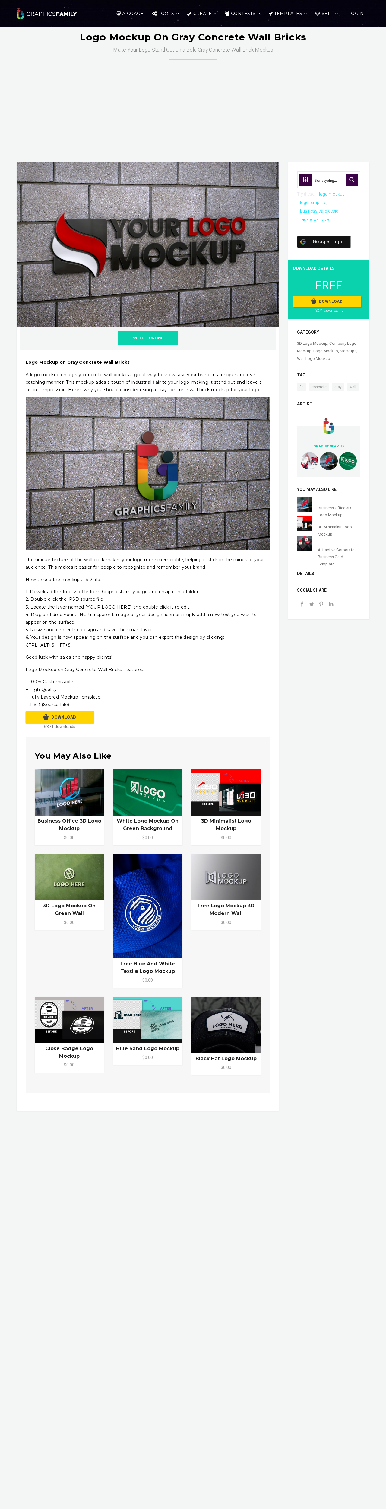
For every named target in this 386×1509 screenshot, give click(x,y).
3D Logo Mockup (312, 343)
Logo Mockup (325, 351)
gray (338, 387)
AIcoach (133, 13)
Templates (288, 13)
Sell (328, 13)
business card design (320, 211)
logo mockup (332, 194)
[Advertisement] (193, 105)
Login (356, 13)
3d (301, 387)
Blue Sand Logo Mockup (147, 1048)
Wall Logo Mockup (313, 358)
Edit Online (151, 338)
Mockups (348, 351)
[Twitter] (311, 605)
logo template (313, 202)
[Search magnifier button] (352, 180)
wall (353, 387)
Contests (243, 13)
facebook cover (315, 219)
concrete (319, 387)
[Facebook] (302, 605)
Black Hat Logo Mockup (226, 1058)
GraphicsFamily (328, 446)
